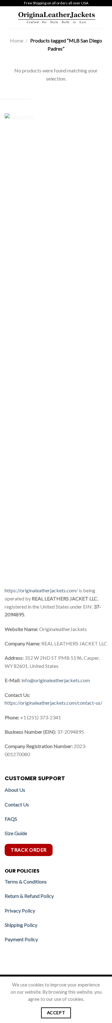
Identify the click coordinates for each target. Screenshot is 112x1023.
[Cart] (104, 17)
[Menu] (8, 17)
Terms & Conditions (26, 881)
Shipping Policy (21, 925)
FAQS (11, 819)
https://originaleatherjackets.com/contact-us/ (53, 703)
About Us (15, 790)
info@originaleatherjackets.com (55, 680)
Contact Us (17, 804)
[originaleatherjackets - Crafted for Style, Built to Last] (56, 17)
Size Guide (16, 833)
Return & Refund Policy (29, 896)
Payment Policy (22, 939)
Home (16, 40)
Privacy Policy (20, 910)
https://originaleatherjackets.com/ (41, 590)
